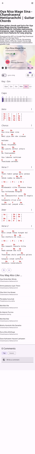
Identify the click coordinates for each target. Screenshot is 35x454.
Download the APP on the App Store (16, 37)
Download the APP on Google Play (13, 36)
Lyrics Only (11, 75)
